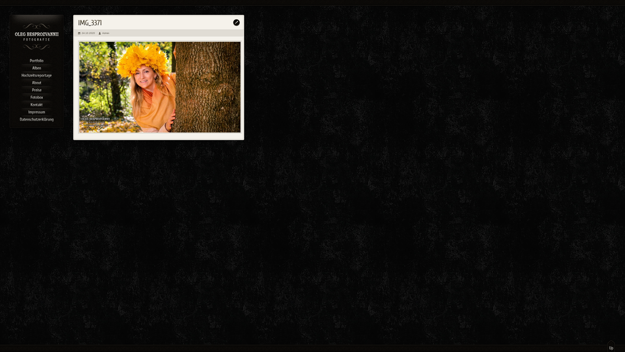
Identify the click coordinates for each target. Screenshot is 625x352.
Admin (105, 33)
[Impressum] (37, 111)
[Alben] (37, 67)
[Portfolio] (37, 60)
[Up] (611, 346)
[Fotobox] (37, 96)
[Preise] (37, 89)
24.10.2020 (88, 33)
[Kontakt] (37, 104)
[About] (37, 82)
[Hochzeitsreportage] (37, 74)
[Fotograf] (37, 49)
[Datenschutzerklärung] (37, 118)
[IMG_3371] (160, 87)
